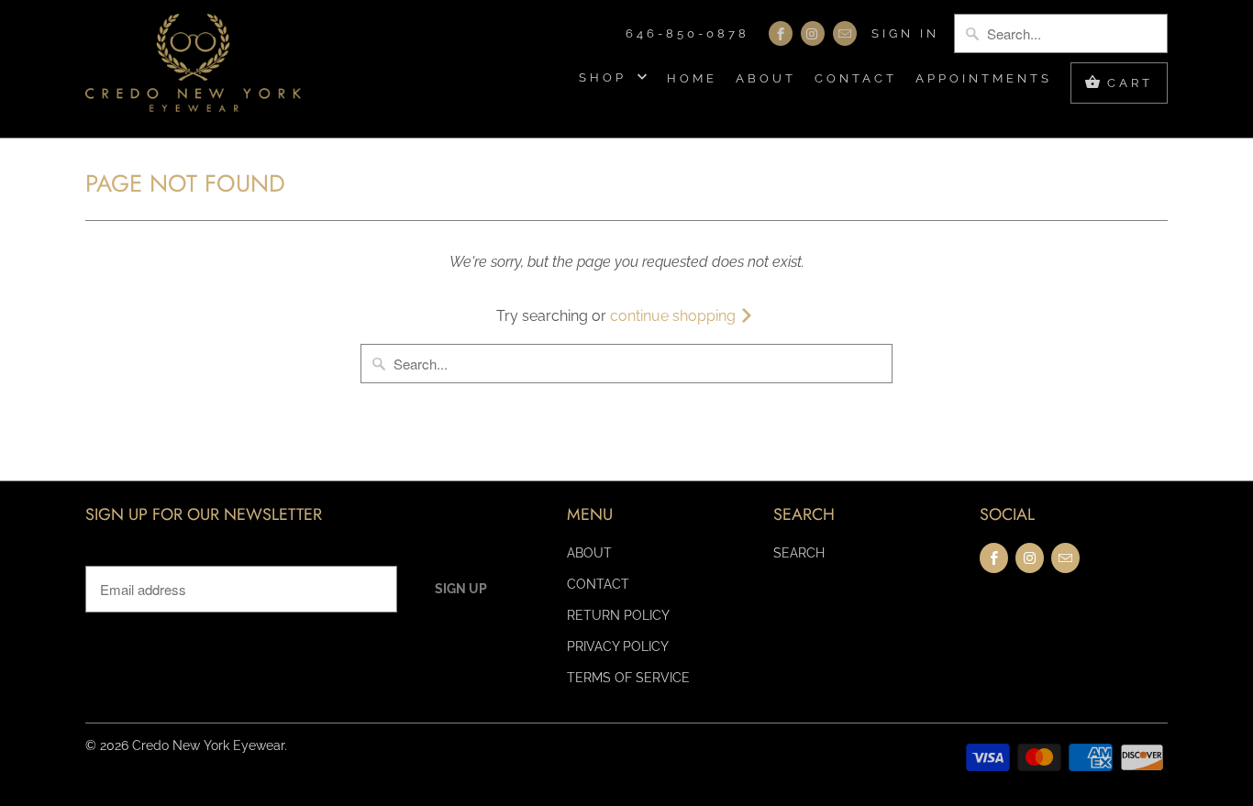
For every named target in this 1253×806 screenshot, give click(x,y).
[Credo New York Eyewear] (193, 69)
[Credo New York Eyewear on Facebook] (781, 33)
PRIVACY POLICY (618, 646)
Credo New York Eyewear (208, 745)
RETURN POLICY (618, 615)
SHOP (606, 77)
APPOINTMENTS (983, 78)
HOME (692, 78)
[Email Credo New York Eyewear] (845, 33)
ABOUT (766, 78)
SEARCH (799, 553)
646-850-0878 (687, 33)
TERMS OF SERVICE (628, 677)
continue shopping (674, 316)
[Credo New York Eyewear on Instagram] (813, 33)
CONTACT (856, 78)
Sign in (905, 33)
